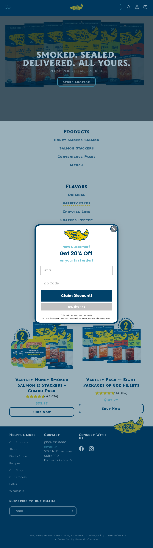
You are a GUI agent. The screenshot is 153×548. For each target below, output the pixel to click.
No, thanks (76, 307)
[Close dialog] (113, 229)
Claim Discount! (76, 295)
